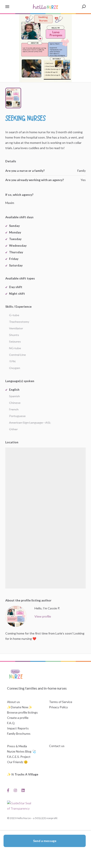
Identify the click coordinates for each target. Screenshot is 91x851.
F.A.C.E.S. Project (18, 756)
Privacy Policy (58, 707)
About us (13, 702)
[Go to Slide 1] (13, 98)
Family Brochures (18, 733)
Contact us (56, 746)
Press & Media (17, 746)
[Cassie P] (16, 616)
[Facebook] (9, 790)
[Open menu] (7, 6)
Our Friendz (15, 762)
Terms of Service (60, 702)
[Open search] (83, 6)
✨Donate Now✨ (19, 707)
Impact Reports (18, 728)
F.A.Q (11, 723)
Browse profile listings (22, 712)
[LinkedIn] (23, 790)
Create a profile (17, 718)
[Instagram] (15, 790)
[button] (45, 48)
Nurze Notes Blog (19, 751)
